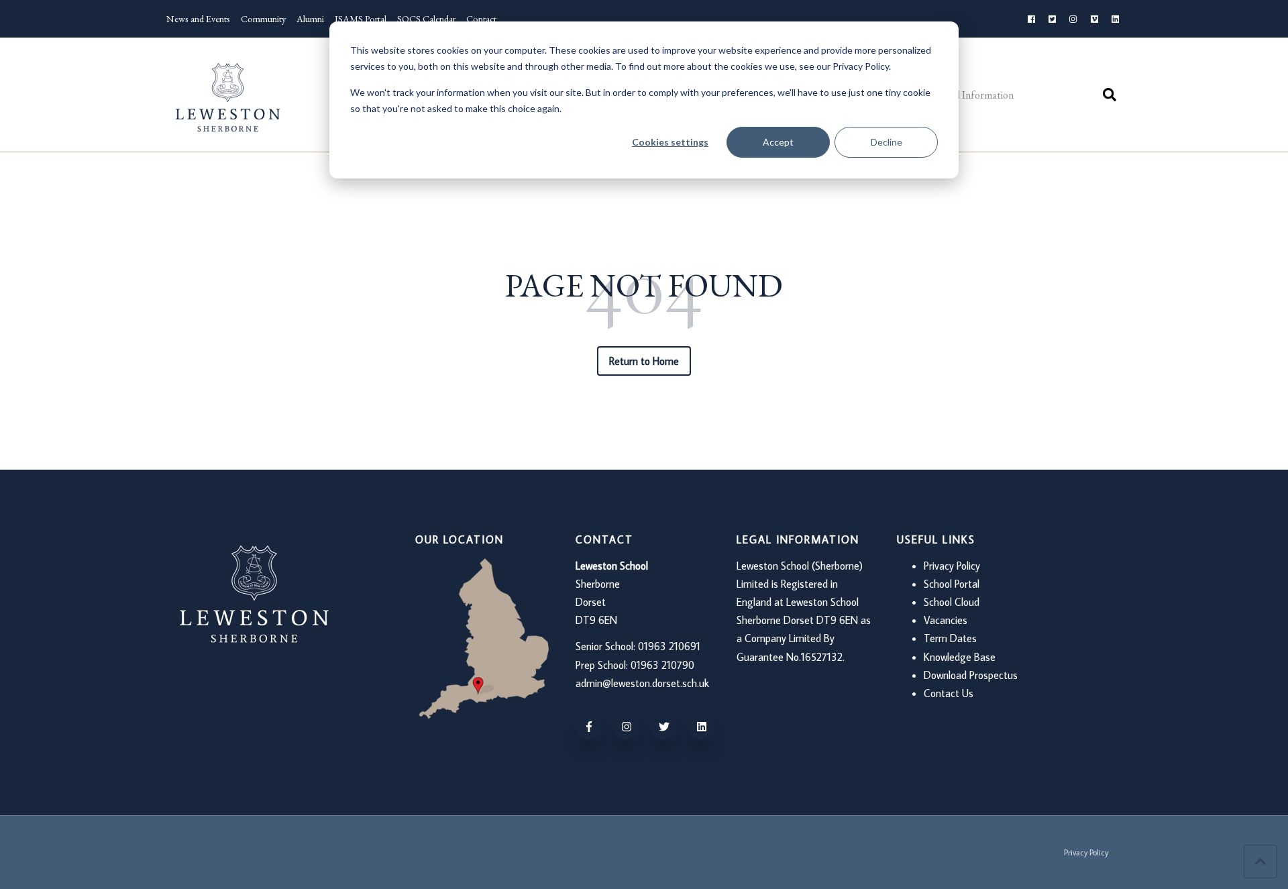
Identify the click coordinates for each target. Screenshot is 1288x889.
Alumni (310, 18)
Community (263, 18)
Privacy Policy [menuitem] (1086, 852)
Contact (481, 18)
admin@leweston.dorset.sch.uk (642, 683)
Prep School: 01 (608, 665)
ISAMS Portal (360, 18)
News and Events (198, 18)
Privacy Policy (952, 565)
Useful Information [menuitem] (972, 95)
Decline (886, 142)
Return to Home (644, 361)
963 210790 (667, 665)
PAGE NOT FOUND (644, 285)
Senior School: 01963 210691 (638, 646)
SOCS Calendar (426, 18)
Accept (778, 142)
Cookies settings (670, 142)
